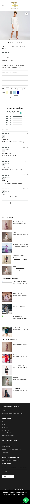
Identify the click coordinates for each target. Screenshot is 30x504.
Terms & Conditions (7, 433)
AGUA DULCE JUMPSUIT (19, 282)
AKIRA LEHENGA (17, 293)
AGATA (15, 233)
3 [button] (15, 203)
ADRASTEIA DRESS (18, 221)
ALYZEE (15, 354)
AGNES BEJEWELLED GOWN (20, 244)
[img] (5, 133)
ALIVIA (14, 266)
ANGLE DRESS (17, 389)
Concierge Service (7, 444)
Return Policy (5, 427)
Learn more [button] (15, 497)
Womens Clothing (17, 67)
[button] (5, 52)
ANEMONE (16, 377)
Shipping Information (8, 435)
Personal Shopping (7, 447)
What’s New (21, 65)
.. (24, 489)
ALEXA (15, 305)
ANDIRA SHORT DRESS (19, 366)
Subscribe (8, 476)
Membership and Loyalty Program (11, 449)
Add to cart (16, 97)
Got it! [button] (5, 501)
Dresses (11, 65)
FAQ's (3, 424)
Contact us (5, 452)
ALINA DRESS (16, 328)
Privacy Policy (6, 430)
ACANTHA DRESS (17, 343)
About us (4, 422)
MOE (3, 55)
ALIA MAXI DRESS (17, 316)
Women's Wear (6, 67)
